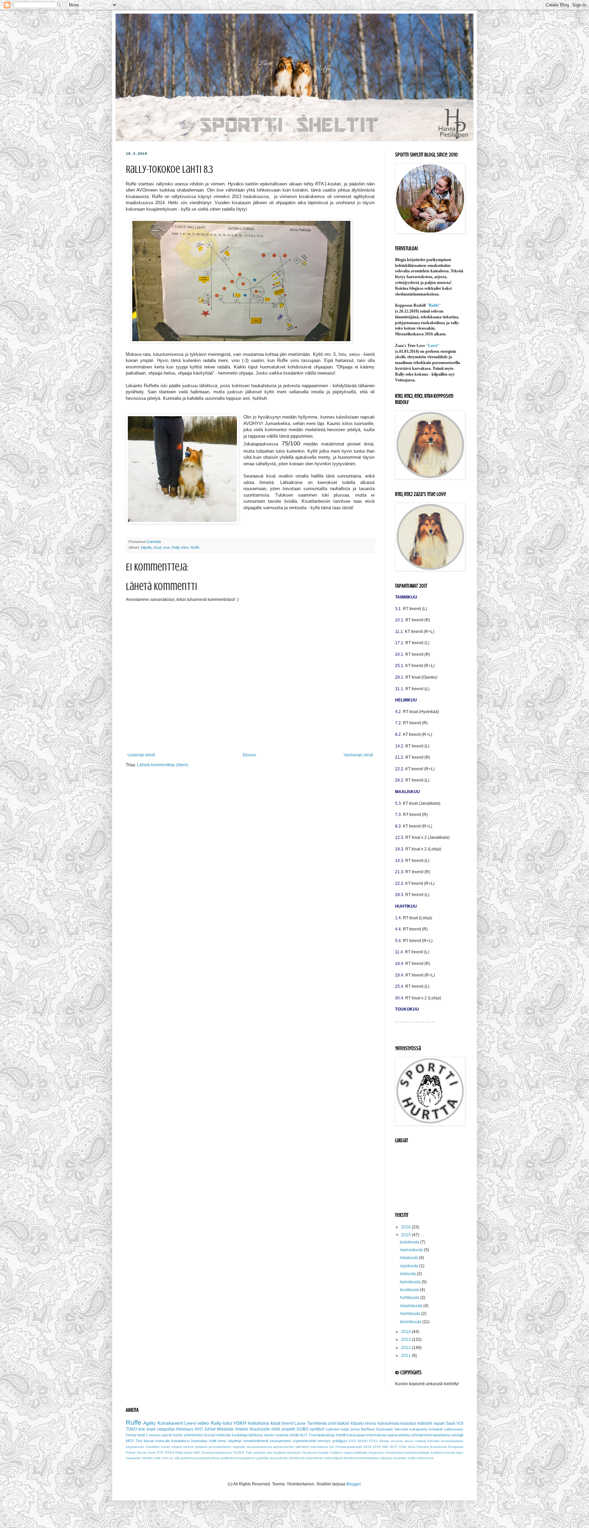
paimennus (189, 1458)
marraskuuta (412, 1249)
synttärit (317, 1429)
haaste (323, 1452)
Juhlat (209, 1429)
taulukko (400, 1458)
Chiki (402, 1447)
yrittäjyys (339, 1441)
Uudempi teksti (141, 755)
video (203, 1423)
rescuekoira (279, 1458)
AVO (199, 1429)
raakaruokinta (398, 1435)
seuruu (155, 1435)
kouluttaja (239, 1435)
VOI (459, 1423)
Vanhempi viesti (358, 755)
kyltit (212, 1441)
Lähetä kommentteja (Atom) (162, 764)
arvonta (397, 1441)
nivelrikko (153, 1447)
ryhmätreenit (421, 1435)
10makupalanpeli (348, 1447)
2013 (406, 1339)
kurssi (450, 1452)
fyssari (209, 1435)
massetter (133, 1458)
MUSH (362, 1441)
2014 (406, 1331)
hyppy (348, 1452)
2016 (406, 1227)
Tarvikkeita (317, 1423)
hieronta (401, 1429)
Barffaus (368, 1429)
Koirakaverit (170, 1423)
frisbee (242, 1429)
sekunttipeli (333, 1458)
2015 (406, 1234)
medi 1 (142, 1435)
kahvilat (433, 1441)
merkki (147, 1458)
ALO (303, 1435)
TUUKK (238, 1452)
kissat (149, 1441)
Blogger (353, 1484)
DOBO (302, 1429)
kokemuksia (376, 1435)
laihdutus (255, 1435)
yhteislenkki (193, 1435)
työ (331, 1447)
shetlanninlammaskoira (361, 1458)
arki (269, 1452)
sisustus (386, 1458)
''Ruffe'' (434, 305)
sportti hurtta (172, 1435)
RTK (160, 1452)
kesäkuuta (410, 1289)
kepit (151, 1429)
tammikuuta (411, 1321)
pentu (355, 1429)
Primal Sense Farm (141, 1452)
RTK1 (373, 1441)
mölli (275, 1429)
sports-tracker (283, 1447)
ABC (385, 1447)
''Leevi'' (432, 345)
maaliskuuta (411, 1305)
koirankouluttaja (417, 1452)
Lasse (300, 1423)
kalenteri (333, 1429)
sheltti (294, 1435)
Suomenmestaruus (216, 1452)
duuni (409, 1441)
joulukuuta (410, 1242)
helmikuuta (410, 1313)
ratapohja (166, 1429)
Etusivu (249, 755)
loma (222, 1441)
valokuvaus (453, 1429)
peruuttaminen (220, 1447)
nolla (157, 1458)
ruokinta (281, 1435)
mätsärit (424, 1423)
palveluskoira (209, 1458)
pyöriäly (263, 1458)
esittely (420, 1441)
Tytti (249, 1452)
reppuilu (239, 1447)
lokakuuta (409, 1257)
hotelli (340, 1435)
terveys (324, 1441)
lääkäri (343, 1423)
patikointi (228, 1458)
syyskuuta (409, 1266)
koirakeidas (395, 1452)
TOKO (131, 1429)
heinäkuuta (411, 1282)
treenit (287, 1423)
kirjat (345, 1429)
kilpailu (146, 547)
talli (298, 1447)
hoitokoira (258, 1423)
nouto (165, 1447)
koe (167, 547)
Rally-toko (180, 547)
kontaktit (436, 1429)
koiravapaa (355, 1435)
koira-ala (162, 1441)
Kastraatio (384, 1429)
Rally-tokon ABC (188, 1452)
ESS (352, 1441)
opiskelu (201, 1447)
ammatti (259, 1452)
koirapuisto (418, 1429)
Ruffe (195, 547)
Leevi (190, 1423)
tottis (412, 1458)
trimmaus (184, 1429)
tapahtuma (441, 1435)
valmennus (425, 1458)
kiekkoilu (223, 1435)
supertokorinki (304, 1441)
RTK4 (169, 1452)
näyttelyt (235, 1441)
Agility (149, 1423)
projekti (288, 1429)
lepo (459, 1452)
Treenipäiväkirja (321, 1435)
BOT (393, 1447)
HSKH (239, 1423)
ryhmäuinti (297, 1458)
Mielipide (225, 1429)
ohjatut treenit (182, 1447)
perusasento (246, 1458)
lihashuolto (260, 1429)
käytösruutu (135, 1447)
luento (269, 1435)
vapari (439, 1423)
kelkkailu (360, 1452)
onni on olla (171, 1458)
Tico (138, 1441)
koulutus (408, 1423)
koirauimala (388, 1423)
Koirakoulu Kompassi (447, 1447)
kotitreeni (438, 1452)
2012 (406, 1347)
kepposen (376, 1452)
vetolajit (457, 1435)
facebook (309, 1452)
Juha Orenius (418, 1447)
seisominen (314, 1458)
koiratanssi (180, 1441)
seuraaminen (280, 1441)
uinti (332, 1423)
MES (130, 1441)
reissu (370, 1423)
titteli (305, 1447)
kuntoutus (199, 1441)
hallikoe (336, 1452)
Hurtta (131, 1435)
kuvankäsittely (452, 1441)
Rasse (384, 1441)
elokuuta (408, 1273)
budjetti (279, 1452)
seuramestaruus (259, 1447)
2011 (406, 1355)
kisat (158, 547)
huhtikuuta (410, 1297)
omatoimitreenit (255, 1441)
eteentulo (293, 1452)
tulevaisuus (319, 1447)
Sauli (450, 1423)
